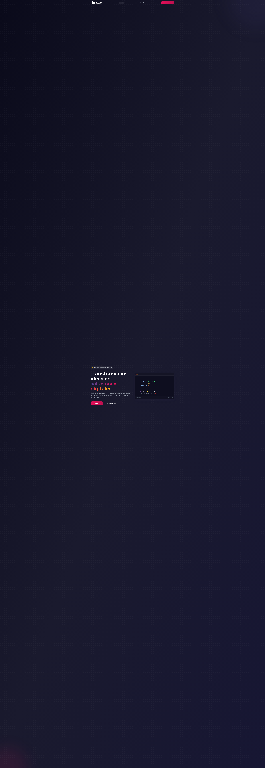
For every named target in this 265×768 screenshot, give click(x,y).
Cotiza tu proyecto (111, 403)
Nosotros (135, 2)
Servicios (127, 2)
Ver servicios (96, 403)
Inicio (121, 2)
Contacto (142, 2)
